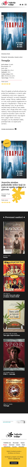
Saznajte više (16, 458)
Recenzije (16, 443)
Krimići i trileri (18, 57)
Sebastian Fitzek (5, 54)
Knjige (5, 445)
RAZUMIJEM (14, 463)
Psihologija (7, 447)
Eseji (23, 445)
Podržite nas (7, 443)
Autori (18, 445)
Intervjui (11, 445)
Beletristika (11, 57)
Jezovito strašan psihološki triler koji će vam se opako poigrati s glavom (13, 186)
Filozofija (21, 447)
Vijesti (22, 443)
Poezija (14, 447)
